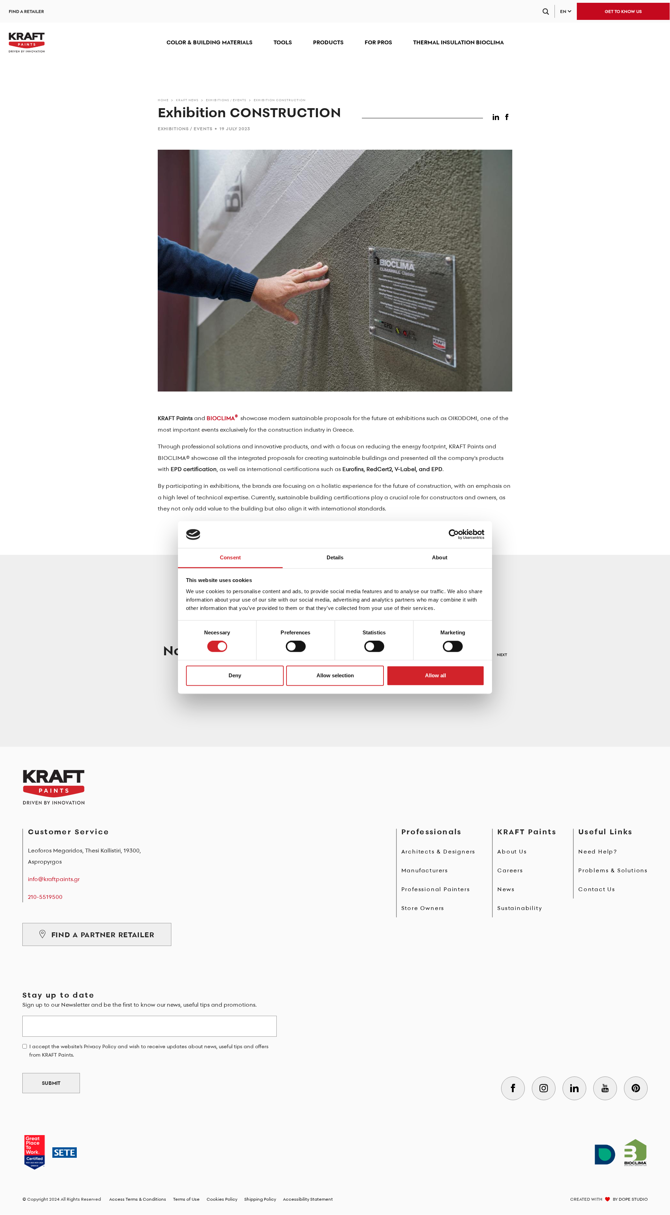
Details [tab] (335, 557)
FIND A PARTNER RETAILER (103, 934)
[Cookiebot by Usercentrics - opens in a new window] (453, 534)
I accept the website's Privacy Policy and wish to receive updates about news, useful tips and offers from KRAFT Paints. (148, 1050)
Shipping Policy (260, 1199)
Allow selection (335, 675)
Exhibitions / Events (226, 100)
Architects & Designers (438, 851)
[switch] (296, 646)
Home (163, 100)
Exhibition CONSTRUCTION (280, 100)
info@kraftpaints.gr (54, 879)
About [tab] (439, 557)
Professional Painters (435, 889)
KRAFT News (187, 100)
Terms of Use (186, 1199)
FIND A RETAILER (26, 11)
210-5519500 (45, 897)
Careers (510, 870)
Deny (235, 675)
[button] (497, 115)
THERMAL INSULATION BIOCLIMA (458, 42)
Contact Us (596, 889)
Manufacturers (424, 870)
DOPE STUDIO (633, 1199)
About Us (512, 851)
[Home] (26, 42)
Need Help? (597, 851)
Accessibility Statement (308, 1199)
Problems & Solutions (613, 870)
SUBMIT (51, 1083)
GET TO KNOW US (623, 11)
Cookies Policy (222, 1199)
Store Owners (423, 908)
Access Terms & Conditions (137, 1199)
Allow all (435, 675)
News (505, 889)
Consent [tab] (230, 557)
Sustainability (519, 908)
